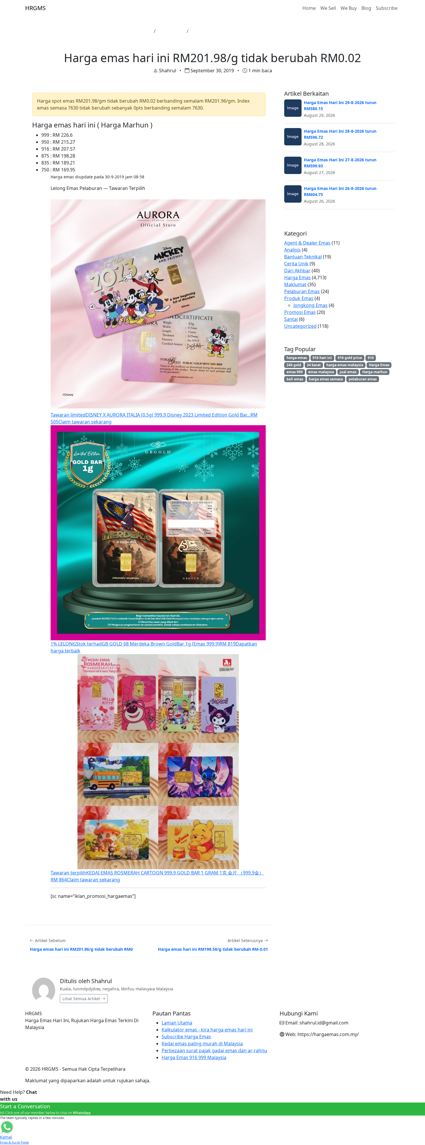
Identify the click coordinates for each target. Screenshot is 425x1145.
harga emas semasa (326, 379)
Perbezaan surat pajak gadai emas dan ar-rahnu (214, 1050)
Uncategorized (300, 326)
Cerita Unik (296, 263)
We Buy (349, 8)
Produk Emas (298, 298)
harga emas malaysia (344, 364)
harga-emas (297, 357)
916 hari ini (322, 357)
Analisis (292, 250)
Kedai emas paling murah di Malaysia (202, 1043)
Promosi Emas (300, 312)
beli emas (295, 379)
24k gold (294, 364)
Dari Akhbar (297, 270)
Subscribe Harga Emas (186, 1036)
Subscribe (387, 8)
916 (371, 357)
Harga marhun (374, 371)
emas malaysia (321, 371)
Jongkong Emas (310, 305)
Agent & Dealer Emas (307, 243)
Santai (291, 319)
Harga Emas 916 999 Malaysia (194, 1057)
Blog (366, 8)
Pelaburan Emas (302, 291)
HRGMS (35, 8)
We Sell (328, 8)
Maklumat (295, 284)
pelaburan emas (363, 379)
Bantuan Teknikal (303, 257)
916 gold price (350, 357)
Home (309, 8)
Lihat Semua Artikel (81, 998)
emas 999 (295, 371)
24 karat (314, 364)
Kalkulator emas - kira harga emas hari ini (207, 1029)
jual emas (348, 371)
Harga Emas (171, 31)
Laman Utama (135, 31)
